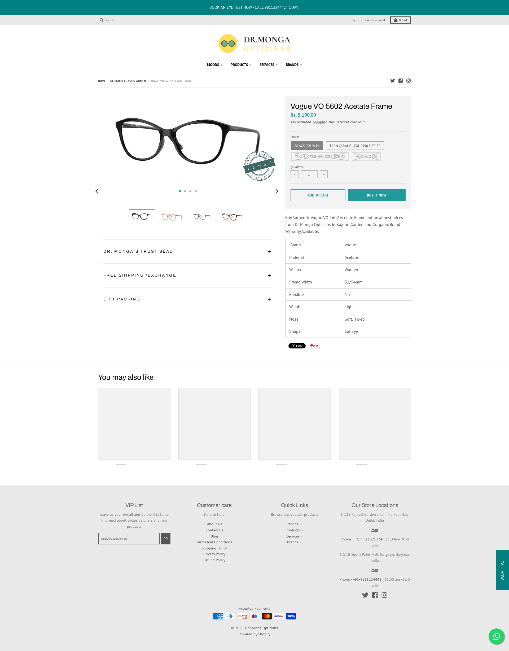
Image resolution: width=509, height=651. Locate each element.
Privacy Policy (214, 554)
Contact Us (214, 530)
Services (292, 536)
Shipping (320, 122)
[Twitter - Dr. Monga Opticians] (392, 80)
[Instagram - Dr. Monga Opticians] (408, 80)
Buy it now (377, 195)
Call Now (502, 570)
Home (102, 81)
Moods (292, 524)
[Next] (277, 191)
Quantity (297, 167)
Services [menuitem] (267, 64)
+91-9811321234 (368, 539)
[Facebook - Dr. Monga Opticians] (400, 80)
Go (166, 538)
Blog (214, 536)
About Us (214, 524)
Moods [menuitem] (213, 64)
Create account (375, 20)
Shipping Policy (214, 548)
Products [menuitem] (239, 64)
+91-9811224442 (367, 579)
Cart (403, 20)
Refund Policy (214, 560)
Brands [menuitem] (292, 64)
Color (295, 137)
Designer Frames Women (128, 81)
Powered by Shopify (254, 634)
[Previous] (97, 191)
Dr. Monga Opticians (261, 628)
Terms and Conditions (214, 542)
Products (293, 530)
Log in (354, 20)
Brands (292, 542)
